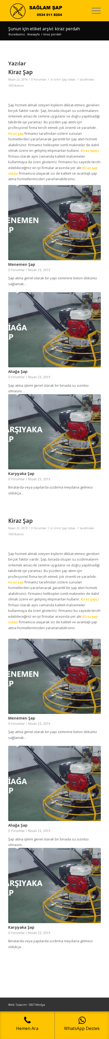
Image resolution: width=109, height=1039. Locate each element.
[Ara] (81, 10)
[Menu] (93, 10)
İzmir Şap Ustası (64, 79)
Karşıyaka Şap (21, 473)
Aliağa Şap (18, 371)
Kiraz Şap (20, 72)
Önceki (16, 305)
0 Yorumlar (39, 79)
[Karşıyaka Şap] (54, 431)
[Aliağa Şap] (54, 329)
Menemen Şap (21, 264)
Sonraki (93, 305)
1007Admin (16, 85)
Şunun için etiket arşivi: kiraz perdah (44, 29)
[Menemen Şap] (54, 222)
